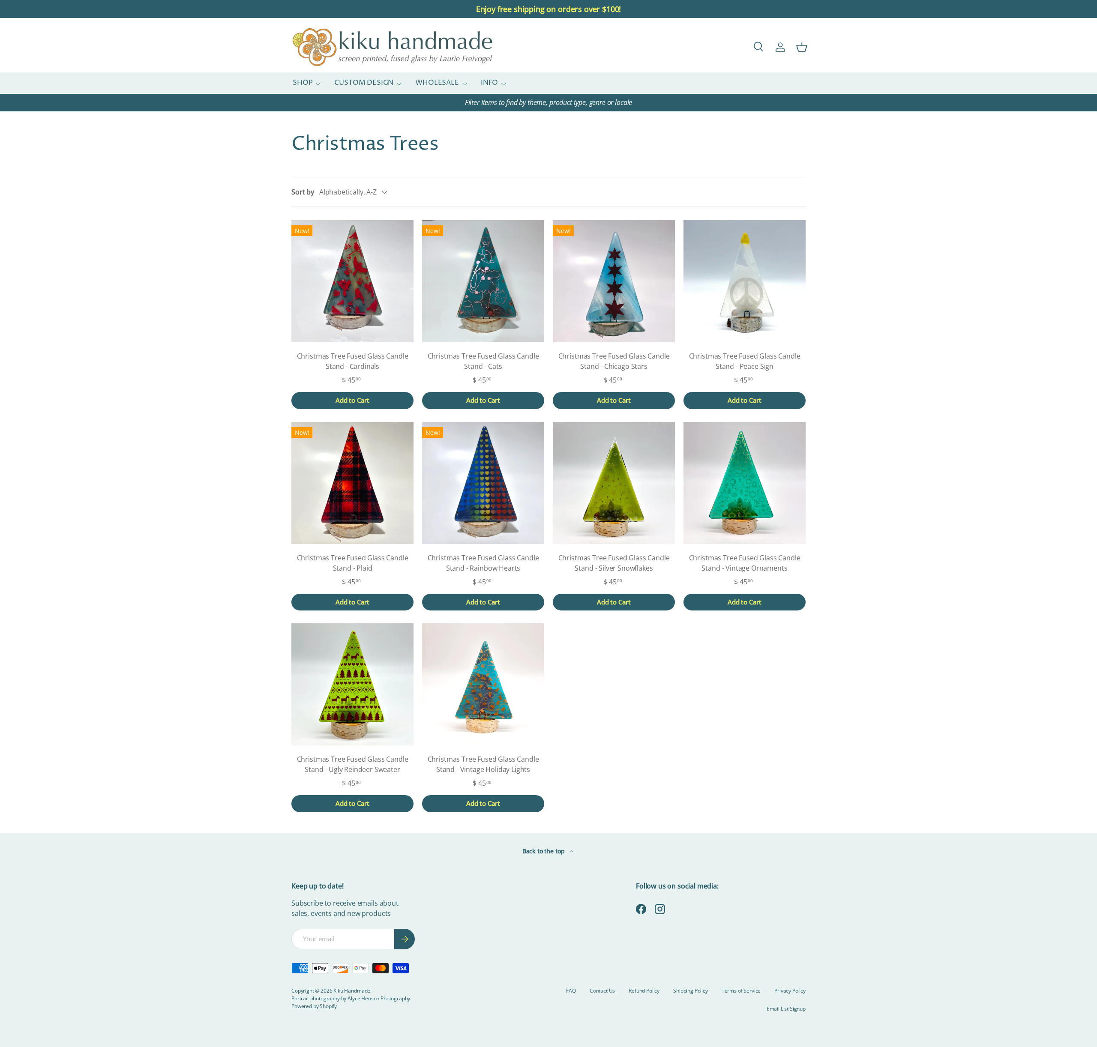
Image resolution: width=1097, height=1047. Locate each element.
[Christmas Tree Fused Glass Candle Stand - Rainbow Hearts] (483, 483)
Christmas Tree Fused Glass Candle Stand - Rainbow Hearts (483, 563)
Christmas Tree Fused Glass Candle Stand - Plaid (352, 563)
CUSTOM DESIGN (363, 83)
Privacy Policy (790, 990)
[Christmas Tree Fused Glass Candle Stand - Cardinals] (352, 281)
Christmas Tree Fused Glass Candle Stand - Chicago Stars (614, 361)
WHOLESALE (437, 83)
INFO (489, 83)
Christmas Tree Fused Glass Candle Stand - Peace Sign (744, 361)
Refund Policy (644, 990)
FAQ (571, 990)
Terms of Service (741, 990)
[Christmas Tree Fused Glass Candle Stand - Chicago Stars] (614, 281)
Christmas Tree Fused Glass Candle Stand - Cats (483, 361)
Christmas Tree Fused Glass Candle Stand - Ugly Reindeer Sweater (352, 764)
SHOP (302, 83)
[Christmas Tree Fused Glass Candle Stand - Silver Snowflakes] (614, 483)
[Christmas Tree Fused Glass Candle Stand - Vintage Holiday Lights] (483, 684)
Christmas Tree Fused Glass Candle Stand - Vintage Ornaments (744, 563)
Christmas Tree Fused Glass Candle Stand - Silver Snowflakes (614, 563)
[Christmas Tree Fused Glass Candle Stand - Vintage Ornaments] (744, 483)
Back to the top (544, 851)
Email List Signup (786, 1008)
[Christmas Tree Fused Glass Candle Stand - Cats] (483, 281)
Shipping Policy (690, 990)
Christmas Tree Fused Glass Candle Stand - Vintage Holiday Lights (483, 764)
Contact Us (602, 990)
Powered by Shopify (314, 1006)
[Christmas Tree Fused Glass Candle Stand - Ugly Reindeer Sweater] (352, 684)
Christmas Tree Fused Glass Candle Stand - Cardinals (352, 361)
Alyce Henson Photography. (379, 998)
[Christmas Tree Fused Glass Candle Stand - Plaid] (352, 483)
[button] (802, 47)
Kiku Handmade (351, 990)
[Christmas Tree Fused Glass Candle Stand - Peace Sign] (744, 281)
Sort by (302, 192)
